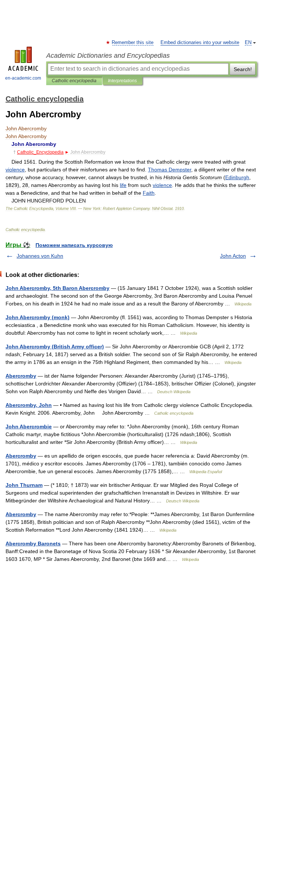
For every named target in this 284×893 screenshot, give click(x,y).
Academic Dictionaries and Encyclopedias (108, 55)
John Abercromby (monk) (38, 317)
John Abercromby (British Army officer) (55, 346)
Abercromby (21, 376)
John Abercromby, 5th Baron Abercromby (57, 288)
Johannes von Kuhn (40, 256)
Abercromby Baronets (33, 543)
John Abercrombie (29, 426)
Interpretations (122, 80)
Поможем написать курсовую (74, 245)
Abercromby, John (29, 405)
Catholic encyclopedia (74, 80)
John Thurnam (24, 485)
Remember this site (132, 42)
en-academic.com (23, 78)
